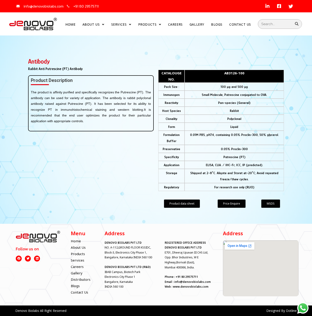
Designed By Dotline (281, 310)
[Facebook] (19, 259)
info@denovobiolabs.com (192, 282)
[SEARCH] (297, 24)
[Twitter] (28, 259)
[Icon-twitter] (290, 6)
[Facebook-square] (279, 6)
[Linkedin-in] (267, 6)
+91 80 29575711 (187, 277)
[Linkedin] (37, 259)
